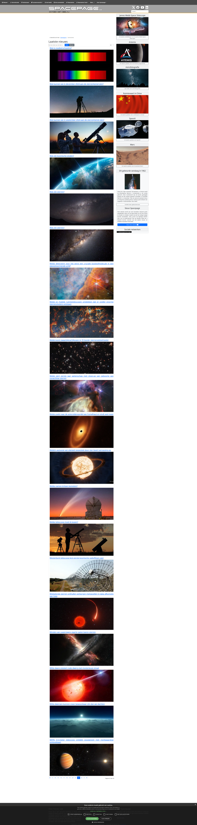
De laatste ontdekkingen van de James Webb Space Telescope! (132, 37)
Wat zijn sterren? (57, 192)
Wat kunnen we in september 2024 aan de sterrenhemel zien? (77, 120)
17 (64, 777)
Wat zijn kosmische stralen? (62, 156)
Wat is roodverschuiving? (61, 48)
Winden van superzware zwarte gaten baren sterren (73, 632)
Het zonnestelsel (59, 2)
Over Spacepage (101, 2)
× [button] (195, 804)
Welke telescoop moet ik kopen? (64, 522)
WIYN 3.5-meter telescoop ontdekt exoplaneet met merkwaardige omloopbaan (82, 741)
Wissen (71, 45)
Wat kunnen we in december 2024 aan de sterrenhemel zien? (77, 84)
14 (55, 777)
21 (75, 777)
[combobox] (140, 11)
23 (81, 777)
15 (58, 777)
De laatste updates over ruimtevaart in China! (132, 114)
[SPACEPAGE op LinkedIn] (146, 8)
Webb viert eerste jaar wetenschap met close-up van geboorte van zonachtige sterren (82, 377)
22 (78, 777)
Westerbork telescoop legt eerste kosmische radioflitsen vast (77, 558)
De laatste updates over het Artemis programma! (132, 63)
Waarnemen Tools (82, 2)
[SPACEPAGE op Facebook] (138, 8)
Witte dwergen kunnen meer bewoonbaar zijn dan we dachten (77, 704)
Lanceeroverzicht (37, 2)
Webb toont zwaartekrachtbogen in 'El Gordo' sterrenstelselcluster (79, 340)
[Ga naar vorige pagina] (52, 777)
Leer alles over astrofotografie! (132, 88)
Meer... (92, 2)
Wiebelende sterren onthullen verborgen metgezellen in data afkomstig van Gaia (82, 595)
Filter (66, 45)
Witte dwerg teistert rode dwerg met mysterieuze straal (74, 668)
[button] (98, 811)
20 (72, 777)
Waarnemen (70, 2)
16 (61, 777)
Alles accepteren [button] (92, 818)
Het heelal (49, 2)
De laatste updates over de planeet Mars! (132, 166)
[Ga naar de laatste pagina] (86, 777)
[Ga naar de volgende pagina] (84, 777)
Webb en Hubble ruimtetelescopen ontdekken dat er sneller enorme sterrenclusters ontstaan (82, 303)
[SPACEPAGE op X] (133, 8)
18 (66, 777)
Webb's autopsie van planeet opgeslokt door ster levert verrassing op (80, 450)
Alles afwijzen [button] (106, 818)
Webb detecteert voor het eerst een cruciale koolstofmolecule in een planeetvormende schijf (82, 264)
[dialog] (98, 814)
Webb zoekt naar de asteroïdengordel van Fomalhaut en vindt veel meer (82, 414)
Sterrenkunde (15, 2)
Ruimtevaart (25, 2)
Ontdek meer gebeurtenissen (132, 204)
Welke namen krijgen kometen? (64, 486)
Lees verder (117, 809)
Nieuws (5, 2)
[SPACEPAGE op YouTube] (142, 8)
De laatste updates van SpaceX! (132, 140)
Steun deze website (131, 224)
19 (69, 777)
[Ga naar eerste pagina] (50, 777)
